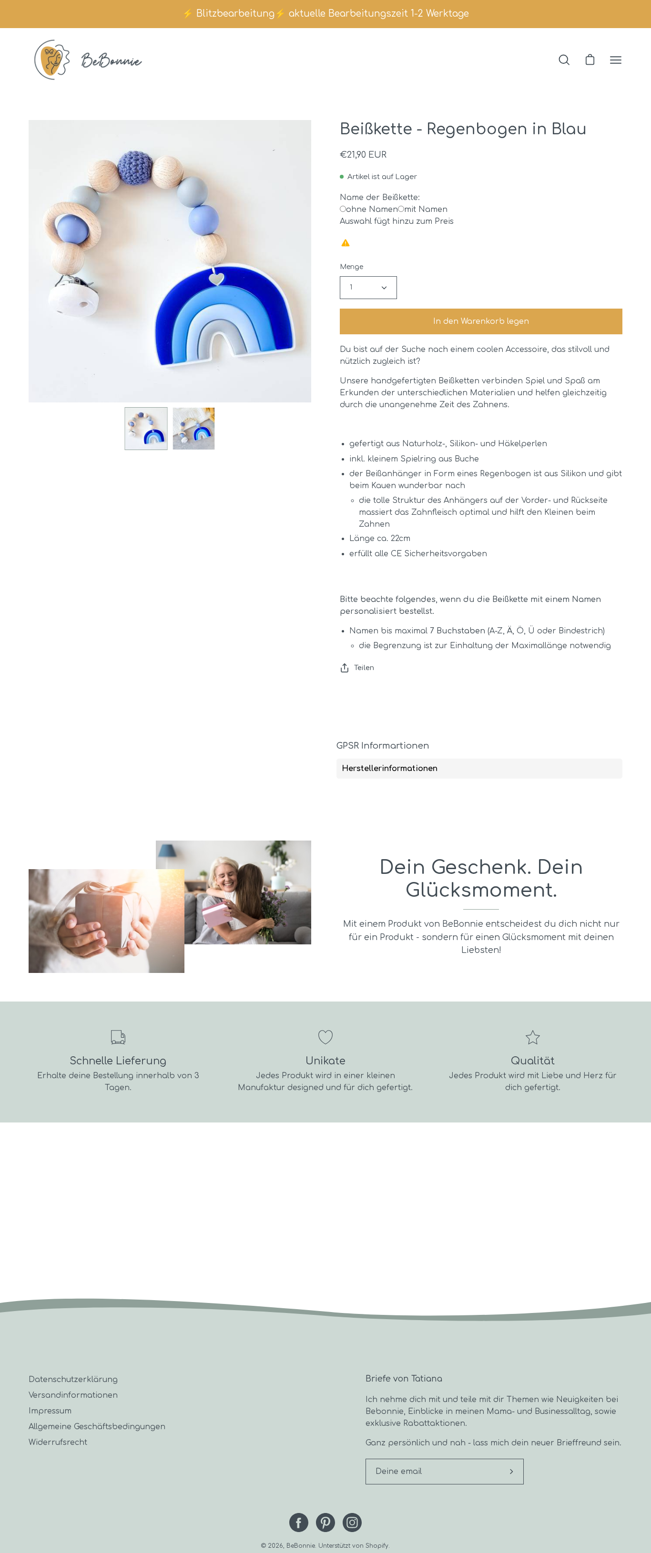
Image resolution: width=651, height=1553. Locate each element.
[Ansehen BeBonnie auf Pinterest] (325, 1522)
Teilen (364, 667)
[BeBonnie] (88, 59)
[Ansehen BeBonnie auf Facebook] (298, 1522)
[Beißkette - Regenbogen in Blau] (146, 428)
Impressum (50, 1411)
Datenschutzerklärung (73, 1379)
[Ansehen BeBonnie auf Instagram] (352, 1522)
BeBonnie (300, 1546)
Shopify (377, 1546)
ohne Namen (372, 209)
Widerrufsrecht (58, 1442)
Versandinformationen (73, 1395)
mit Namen (426, 209)
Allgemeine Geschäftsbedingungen (97, 1427)
